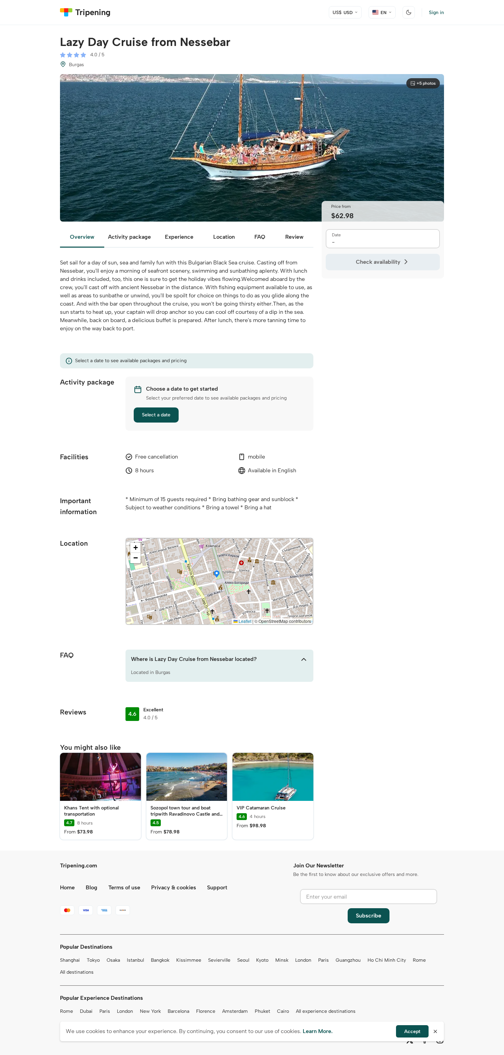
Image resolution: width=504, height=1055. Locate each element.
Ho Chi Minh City (387, 960)
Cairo (283, 1011)
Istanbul (135, 960)
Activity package (129, 237)
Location (224, 237)
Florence (205, 1011)
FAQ (259, 237)
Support (217, 887)
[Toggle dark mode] (409, 12)
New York (150, 1011)
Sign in (436, 12)
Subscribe (368, 915)
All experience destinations (326, 1011)
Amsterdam (235, 1011)
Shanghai (70, 960)
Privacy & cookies (173, 887)
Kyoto (262, 960)
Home (67, 887)
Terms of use (124, 887)
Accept (412, 1031)
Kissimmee (188, 960)
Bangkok (160, 960)
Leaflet (244, 621)
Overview (82, 237)
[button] (216, 574)
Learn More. (318, 1031)
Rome (419, 960)
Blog (91, 887)
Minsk (281, 960)
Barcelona (178, 1011)
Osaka (113, 960)
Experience (179, 237)
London (303, 960)
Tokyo (93, 960)
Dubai (86, 1011)
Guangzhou (348, 960)
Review (294, 237)
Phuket (262, 1011)
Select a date (156, 415)
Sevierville (219, 960)
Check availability (378, 262)
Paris (323, 960)
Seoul (243, 960)
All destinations (77, 972)
